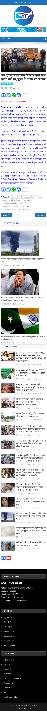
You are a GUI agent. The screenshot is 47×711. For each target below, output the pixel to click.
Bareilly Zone (9, 622)
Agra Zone (8, 617)
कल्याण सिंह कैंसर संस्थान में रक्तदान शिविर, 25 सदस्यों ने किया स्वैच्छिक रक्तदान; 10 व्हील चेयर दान (29, 402)
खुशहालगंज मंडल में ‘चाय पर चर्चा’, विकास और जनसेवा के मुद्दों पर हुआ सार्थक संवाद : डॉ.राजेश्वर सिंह (31, 387)
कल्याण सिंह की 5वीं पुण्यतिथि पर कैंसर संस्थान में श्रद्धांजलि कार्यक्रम (30, 415)
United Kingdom (9, 209)
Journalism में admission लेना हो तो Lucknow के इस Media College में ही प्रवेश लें (30, 373)
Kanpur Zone (9, 631)
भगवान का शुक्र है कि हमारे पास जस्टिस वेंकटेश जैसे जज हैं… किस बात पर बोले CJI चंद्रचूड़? (41, 215)
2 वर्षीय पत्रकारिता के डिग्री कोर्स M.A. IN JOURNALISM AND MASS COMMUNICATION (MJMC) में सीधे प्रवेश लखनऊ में (31, 357)
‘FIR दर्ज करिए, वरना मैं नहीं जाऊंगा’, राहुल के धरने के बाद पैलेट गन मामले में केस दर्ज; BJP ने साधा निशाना (29, 487)
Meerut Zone (9, 636)
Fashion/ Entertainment (13, 678)
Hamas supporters (27, 197)
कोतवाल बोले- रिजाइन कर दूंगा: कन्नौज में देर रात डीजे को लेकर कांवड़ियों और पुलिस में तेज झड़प (31, 444)
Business (7, 674)
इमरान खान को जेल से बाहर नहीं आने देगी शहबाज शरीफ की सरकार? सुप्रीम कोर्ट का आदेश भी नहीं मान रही (21, 299)
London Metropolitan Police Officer (15, 203)
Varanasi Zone (9, 645)
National (7, 665)
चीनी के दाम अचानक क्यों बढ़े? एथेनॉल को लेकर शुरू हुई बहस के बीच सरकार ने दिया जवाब (31, 531)
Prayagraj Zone (10, 641)
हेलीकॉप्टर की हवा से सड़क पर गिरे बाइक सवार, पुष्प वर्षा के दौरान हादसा (30, 543)
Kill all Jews (15, 200)
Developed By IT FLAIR (24, 708)
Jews (5, 200)
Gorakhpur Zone (10, 627)
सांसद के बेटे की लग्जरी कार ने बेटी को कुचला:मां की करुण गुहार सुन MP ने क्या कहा (30, 502)
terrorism (25, 206)
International (7, 84)
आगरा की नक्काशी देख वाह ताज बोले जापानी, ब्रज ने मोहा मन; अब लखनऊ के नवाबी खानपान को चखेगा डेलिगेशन (30, 429)
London (27, 200)
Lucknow (7, 669)
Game (6, 692)
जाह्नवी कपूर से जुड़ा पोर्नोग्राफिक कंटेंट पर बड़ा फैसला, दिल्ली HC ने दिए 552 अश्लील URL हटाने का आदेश (30, 472)
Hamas (13, 197)
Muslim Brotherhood (10, 206)
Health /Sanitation (11, 697)
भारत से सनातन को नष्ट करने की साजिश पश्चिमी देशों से (8, 215)
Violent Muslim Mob (26, 209)
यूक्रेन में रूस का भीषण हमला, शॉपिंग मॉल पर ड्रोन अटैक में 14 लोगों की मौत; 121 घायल (22, 260)
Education (8, 688)
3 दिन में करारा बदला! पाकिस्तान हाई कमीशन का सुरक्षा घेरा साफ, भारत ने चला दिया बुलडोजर (23, 338)
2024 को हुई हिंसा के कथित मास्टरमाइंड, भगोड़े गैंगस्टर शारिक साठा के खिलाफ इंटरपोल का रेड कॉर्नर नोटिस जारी (31, 458)
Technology (8, 683)
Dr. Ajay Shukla (36, 364)
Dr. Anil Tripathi (20, 265)
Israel (40, 197)
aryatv (18, 88)
